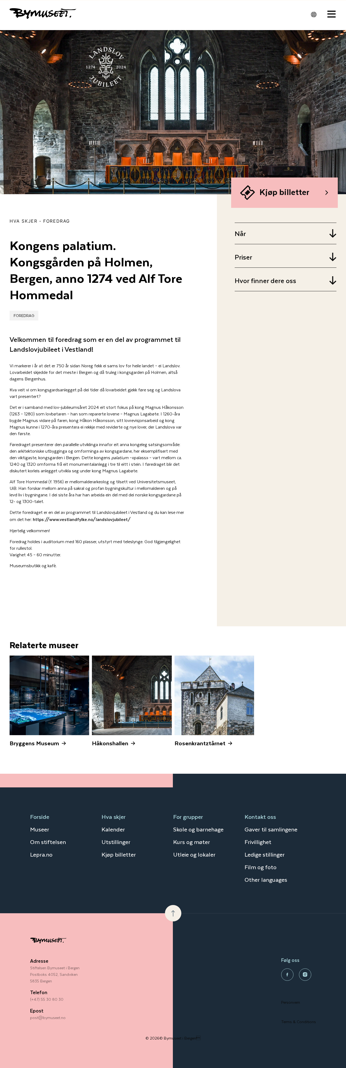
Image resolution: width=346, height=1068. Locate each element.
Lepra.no (41, 854)
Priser (243, 257)
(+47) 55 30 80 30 (46, 999)
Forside (39, 816)
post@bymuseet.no (48, 1017)
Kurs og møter (191, 841)
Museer (39, 829)
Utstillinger (115, 841)
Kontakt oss (260, 816)
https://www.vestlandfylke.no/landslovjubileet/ (82, 519)
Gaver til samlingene (271, 829)
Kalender (113, 829)
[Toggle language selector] (313, 14)
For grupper (188, 816)
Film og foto (261, 866)
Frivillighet (258, 841)
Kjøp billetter (118, 854)
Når (240, 233)
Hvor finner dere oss (265, 280)
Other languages (266, 879)
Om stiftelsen (48, 841)
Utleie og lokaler (194, 854)
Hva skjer (23, 221)
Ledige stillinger (265, 854)
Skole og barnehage (198, 829)
